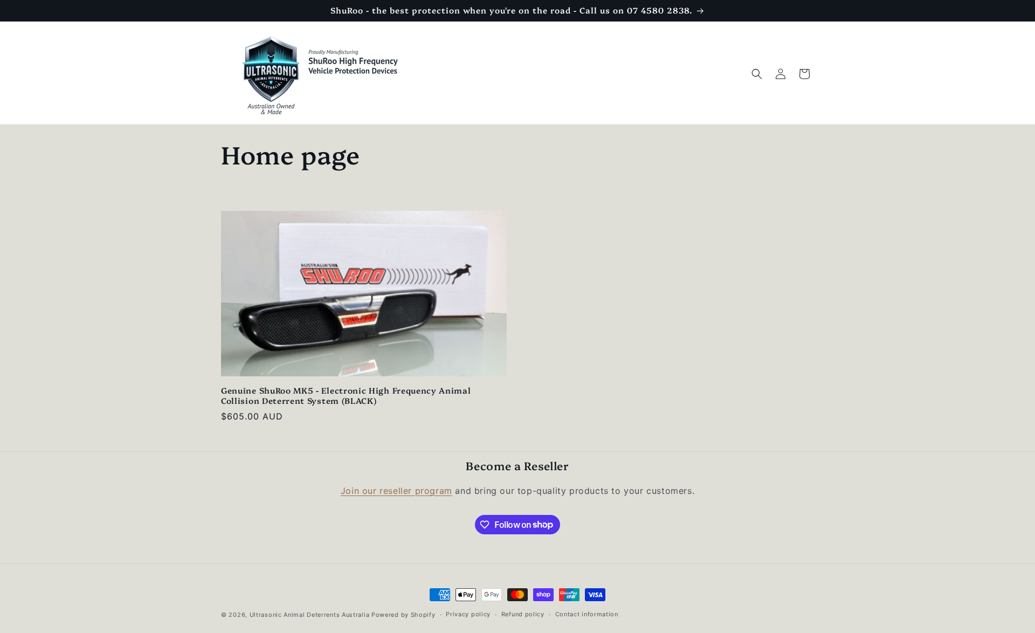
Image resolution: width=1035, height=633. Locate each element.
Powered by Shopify (403, 614)
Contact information (586, 614)
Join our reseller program (396, 490)
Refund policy (522, 614)
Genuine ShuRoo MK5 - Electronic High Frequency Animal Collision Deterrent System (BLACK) (346, 396)
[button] (757, 74)
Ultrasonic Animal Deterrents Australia (310, 614)
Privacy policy (468, 614)
